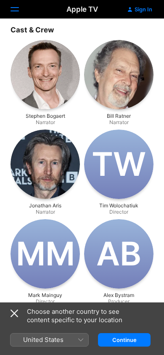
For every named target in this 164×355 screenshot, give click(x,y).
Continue (124, 339)
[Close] (14, 313)
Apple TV (82, 9)
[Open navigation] (20, 9)
